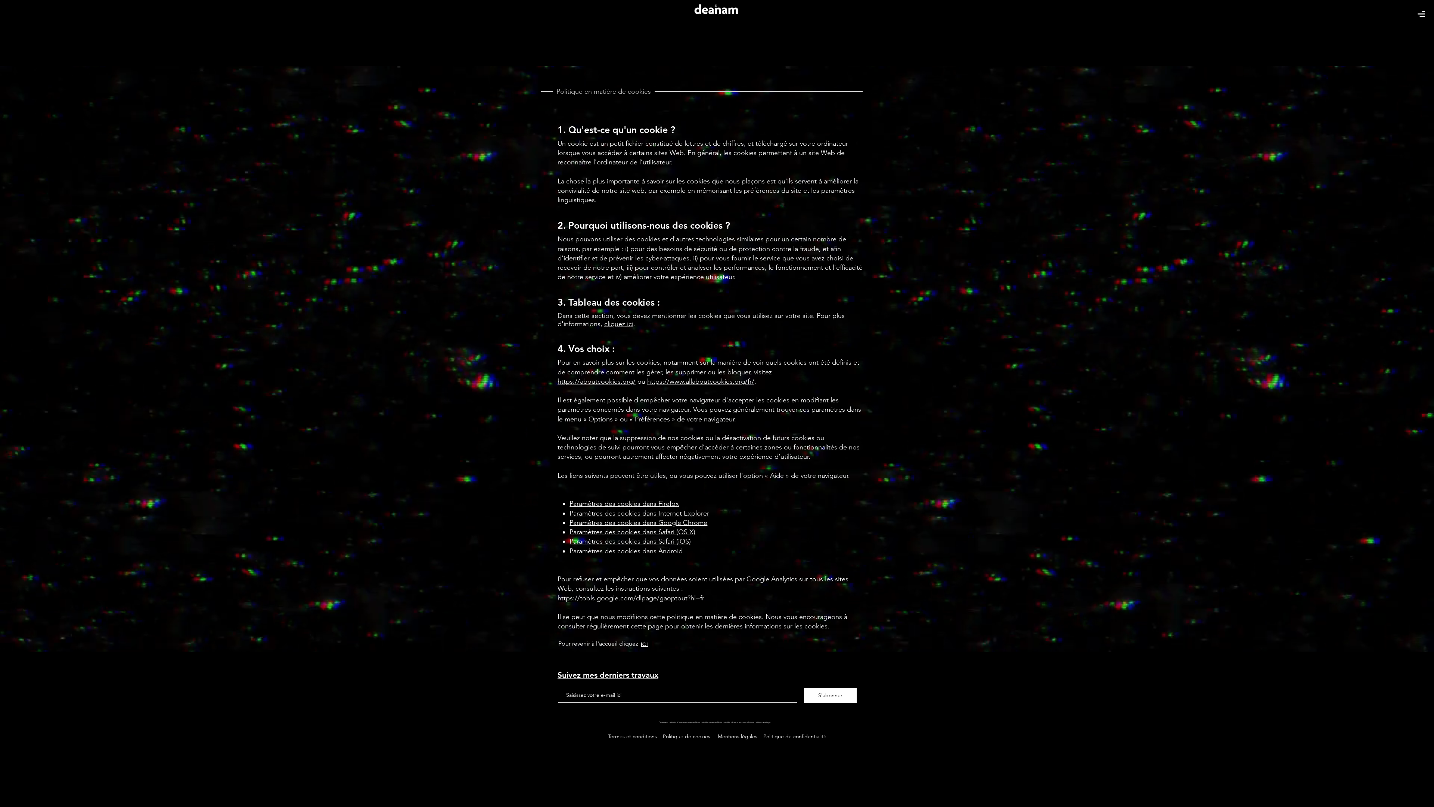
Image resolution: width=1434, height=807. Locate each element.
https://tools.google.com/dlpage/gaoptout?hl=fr (631, 598)
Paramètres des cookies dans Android (626, 551)
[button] (1421, 14)
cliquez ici (618, 324)
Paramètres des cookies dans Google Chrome (638, 523)
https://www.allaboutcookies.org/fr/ (700, 381)
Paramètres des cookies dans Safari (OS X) (632, 532)
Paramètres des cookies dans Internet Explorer (639, 513)
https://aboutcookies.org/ (597, 381)
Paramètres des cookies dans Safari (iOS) (630, 541)
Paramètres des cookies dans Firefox (624, 504)
